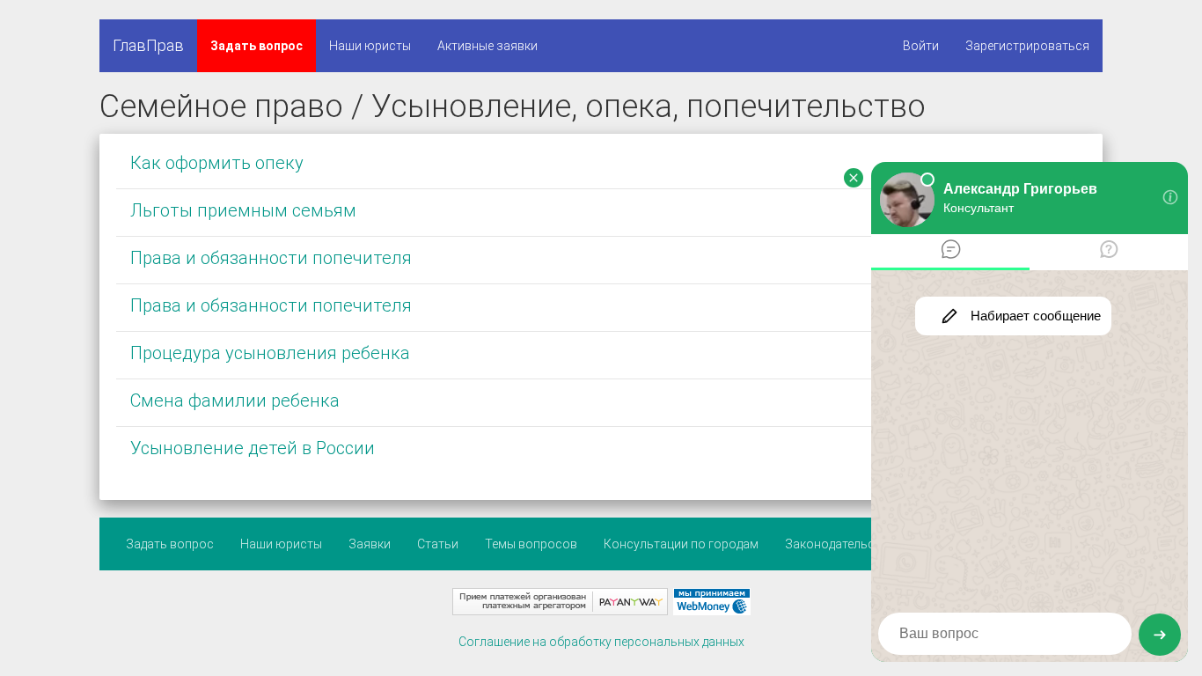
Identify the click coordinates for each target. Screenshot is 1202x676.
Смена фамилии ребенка (235, 400)
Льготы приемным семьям (243, 210)
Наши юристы (370, 46)
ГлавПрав (148, 45)
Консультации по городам (681, 544)
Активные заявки (487, 46)
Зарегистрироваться (1027, 46)
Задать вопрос (256, 46)
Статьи (437, 544)
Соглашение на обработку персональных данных (601, 642)
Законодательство (840, 544)
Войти (921, 46)
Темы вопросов (531, 544)
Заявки (369, 544)
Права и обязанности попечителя (271, 257)
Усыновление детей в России (252, 448)
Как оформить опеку (217, 162)
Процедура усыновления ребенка (270, 353)
